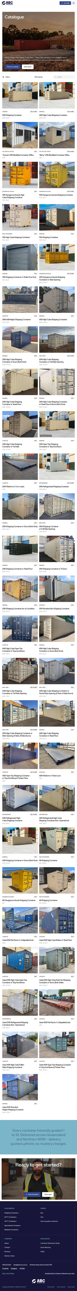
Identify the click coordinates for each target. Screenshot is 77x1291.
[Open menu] (73, 3)
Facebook (5, 1268)
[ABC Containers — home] (7, 3)
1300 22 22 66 (6, 1265)
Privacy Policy (50, 1287)
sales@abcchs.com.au (20, 1265)
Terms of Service (61, 1287)
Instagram (14, 1268)
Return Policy (71, 1287)
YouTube (22, 1268)
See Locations (8, 1273)
